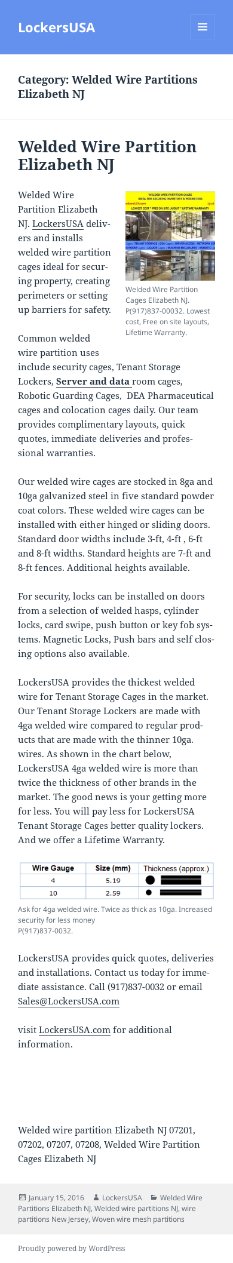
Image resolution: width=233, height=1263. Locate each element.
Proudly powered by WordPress (71, 1248)
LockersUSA (56, 27)
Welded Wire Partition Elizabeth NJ (107, 155)
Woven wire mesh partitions (138, 1219)
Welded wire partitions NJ (136, 1208)
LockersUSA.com (75, 1029)
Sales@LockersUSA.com (68, 1001)
